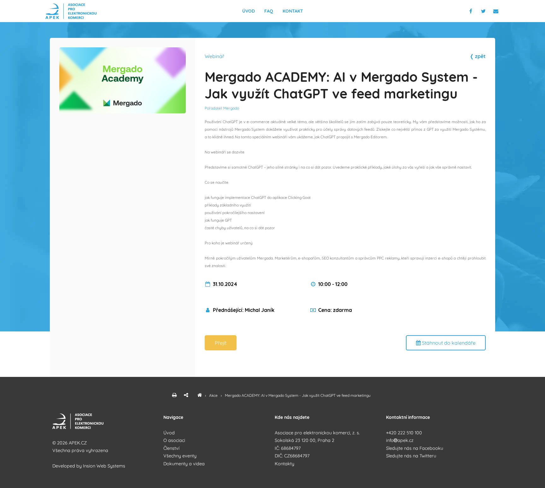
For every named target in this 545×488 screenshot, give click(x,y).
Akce (214, 395)
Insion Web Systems (104, 466)
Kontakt (293, 11)
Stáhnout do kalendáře (448, 343)
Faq (268, 11)
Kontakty (284, 464)
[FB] (471, 11)
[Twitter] (485, 11)
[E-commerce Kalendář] (199, 395)
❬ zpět (478, 56)
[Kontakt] (496, 11)
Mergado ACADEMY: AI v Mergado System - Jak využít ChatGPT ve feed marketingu (298, 395)
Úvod (248, 11)
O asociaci (174, 440)
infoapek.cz (399, 440)
